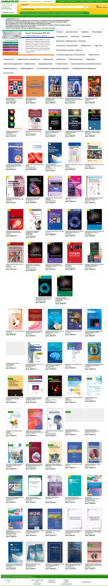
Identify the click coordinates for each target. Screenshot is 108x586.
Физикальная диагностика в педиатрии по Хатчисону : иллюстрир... (35, 531)
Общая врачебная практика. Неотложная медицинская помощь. (73, 498)
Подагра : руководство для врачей (73, 331)
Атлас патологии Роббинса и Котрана (55, 231)
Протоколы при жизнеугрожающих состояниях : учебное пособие (14, 464)
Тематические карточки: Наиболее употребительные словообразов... (93, 531)
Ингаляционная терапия (91, 397)
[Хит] (94, 162)
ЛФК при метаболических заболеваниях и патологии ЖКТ (33, 498)
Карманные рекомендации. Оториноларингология (12, 132)
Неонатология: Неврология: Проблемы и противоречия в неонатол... (94, 231)
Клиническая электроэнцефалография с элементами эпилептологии (94, 365)
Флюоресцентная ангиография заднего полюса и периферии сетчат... (35, 431)
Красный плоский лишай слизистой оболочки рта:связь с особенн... (34, 331)
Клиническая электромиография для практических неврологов (15, 498)
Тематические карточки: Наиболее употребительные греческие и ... (73, 531)
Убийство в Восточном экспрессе (34, 131)
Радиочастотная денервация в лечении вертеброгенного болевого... (74, 98)
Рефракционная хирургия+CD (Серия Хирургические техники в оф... (74, 231)
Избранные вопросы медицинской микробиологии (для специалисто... (34, 464)
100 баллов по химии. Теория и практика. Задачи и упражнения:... (14, 165)
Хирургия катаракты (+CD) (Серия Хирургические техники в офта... (44, 298)
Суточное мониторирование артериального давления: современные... (32, 232)
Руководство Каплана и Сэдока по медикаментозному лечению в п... (34, 398)
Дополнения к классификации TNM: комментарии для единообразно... (14, 564)
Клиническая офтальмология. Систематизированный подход (13, 231)
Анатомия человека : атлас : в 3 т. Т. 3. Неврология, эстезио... (35, 365)
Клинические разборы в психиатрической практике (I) (72, 430)
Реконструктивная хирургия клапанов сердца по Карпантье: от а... (94, 198)
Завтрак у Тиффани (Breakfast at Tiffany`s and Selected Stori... (53, 132)
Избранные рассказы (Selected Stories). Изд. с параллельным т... (93, 132)
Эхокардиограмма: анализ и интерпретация (13, 364)
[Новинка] (94, 96)
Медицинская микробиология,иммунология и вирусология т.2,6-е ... (13, 532)
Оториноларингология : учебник (92, 464)
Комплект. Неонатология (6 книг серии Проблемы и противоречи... (94, 265)
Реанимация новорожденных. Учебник (94, 164)
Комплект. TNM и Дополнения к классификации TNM (33, 564)
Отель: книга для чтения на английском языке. (91, 98)
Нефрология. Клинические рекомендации (52, 498)
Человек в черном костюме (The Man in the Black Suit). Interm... (74, 132)
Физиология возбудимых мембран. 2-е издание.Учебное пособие (55, 331)
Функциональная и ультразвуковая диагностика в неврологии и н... (54, 365)
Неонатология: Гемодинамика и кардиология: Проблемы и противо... (54, 265)
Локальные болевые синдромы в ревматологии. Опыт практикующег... (54, 464)
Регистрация (99, 7)
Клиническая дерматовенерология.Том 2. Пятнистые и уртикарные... (55, 564)
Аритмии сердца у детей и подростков (15, 331)
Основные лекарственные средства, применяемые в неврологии (15, 398)
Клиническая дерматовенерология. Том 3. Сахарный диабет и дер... (73, 564)
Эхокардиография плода (71, 197)
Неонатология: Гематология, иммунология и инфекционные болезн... (33, 265)
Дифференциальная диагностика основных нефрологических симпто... (94, 564)
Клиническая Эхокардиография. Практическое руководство (33, 198)
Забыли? (105, 7)
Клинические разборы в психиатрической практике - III (92, 430)
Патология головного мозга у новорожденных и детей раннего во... (15, 198)
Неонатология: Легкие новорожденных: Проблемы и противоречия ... (62, 299)
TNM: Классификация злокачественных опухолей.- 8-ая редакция (54, 165)
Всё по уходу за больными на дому (73, 364)
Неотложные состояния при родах (73, 464)
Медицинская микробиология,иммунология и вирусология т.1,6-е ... (92, 498)
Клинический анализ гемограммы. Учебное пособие (14, 98)
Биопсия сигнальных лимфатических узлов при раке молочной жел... (94, 331)
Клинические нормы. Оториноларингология (31, 98)
